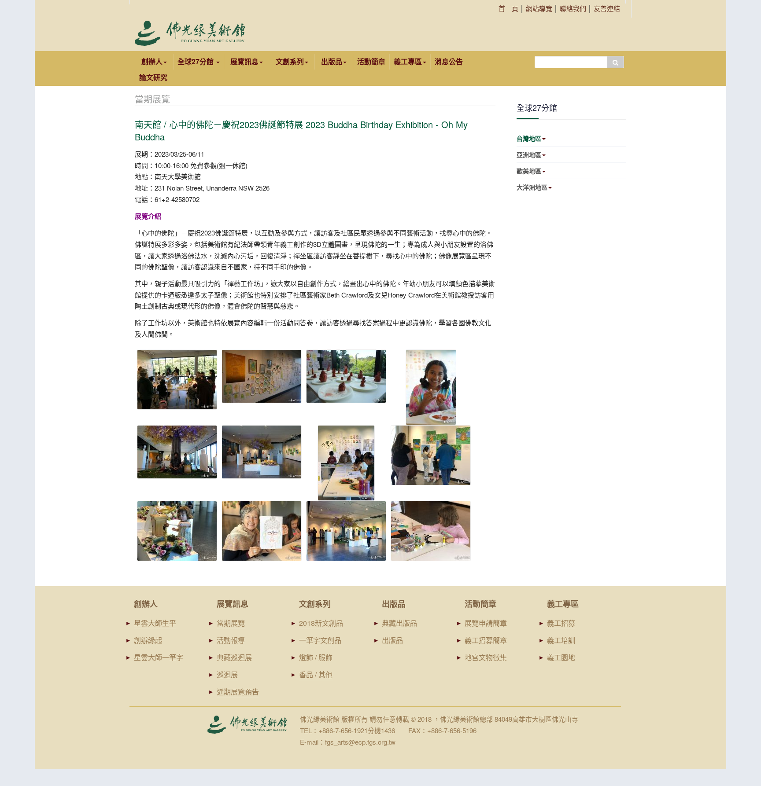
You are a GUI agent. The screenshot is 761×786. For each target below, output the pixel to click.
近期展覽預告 (238, 692)
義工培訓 (561, 640)
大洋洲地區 (532, 187)
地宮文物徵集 (486, 657)
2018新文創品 (321, 623)
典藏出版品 (399, 623)
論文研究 (153, 77)
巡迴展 (227, 674)
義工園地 (561, 657)
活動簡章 (371, 61)
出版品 (392, 640)
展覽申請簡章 (486, 623)
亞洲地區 (529, 154)
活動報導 (231, 640)
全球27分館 (196, 61)
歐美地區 (529, 170)
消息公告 (449, 61)
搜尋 (615, 62)
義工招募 (561, 623)
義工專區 (408, 61)
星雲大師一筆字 (158, 657)
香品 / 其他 (315, 674)
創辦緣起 (148, 640)
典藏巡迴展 (234, 657)
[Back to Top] (737, 711)
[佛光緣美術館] (190, 33)
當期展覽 (231, 623)
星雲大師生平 (155, 623)
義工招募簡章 (486, 640)
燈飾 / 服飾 (315, 657)
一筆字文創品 (320, 640)
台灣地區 (529, 138)
